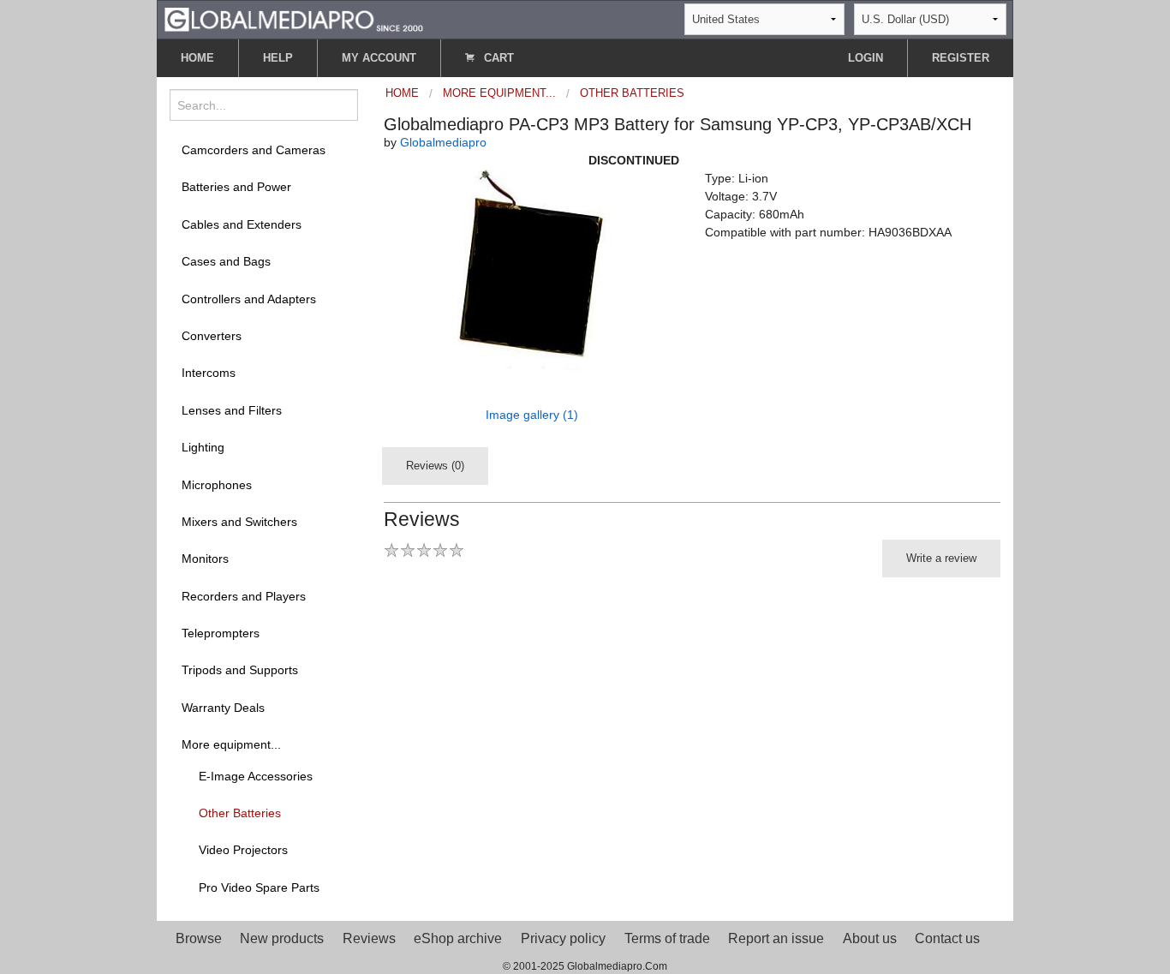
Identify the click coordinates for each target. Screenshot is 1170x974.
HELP (278, 57)
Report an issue (776, 938)
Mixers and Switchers (239, 522)
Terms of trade (667, 938)
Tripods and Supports (240, 670)
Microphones (217, 485)
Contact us (947, 938)
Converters (212, 336)
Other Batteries (240, 813)
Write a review (941, 558)
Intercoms (209, 372)
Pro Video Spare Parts (259, 887)
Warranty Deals (223, 707)
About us (870, 938)
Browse (199, 938)
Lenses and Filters (232, 410)
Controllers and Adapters (249, 299)
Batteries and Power (236, 187)
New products (282, 938)
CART (497, 57)
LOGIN (865, 57)
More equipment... (231, 744)
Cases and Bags (226, 261)
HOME (197, 57)
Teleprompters (221, 633)
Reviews (369, 938)
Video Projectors (243, 850)
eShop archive (458, 938)
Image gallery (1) (532, 414)
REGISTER (960, 57)
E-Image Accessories (256, 776)
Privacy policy (563, 938)
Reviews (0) (435, 465)
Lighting (203, 447)
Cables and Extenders (241, 224)
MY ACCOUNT (379, 57)
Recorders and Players (244, 596)
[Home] (293, 18)
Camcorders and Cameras (253, 150)
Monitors (205, 558)
